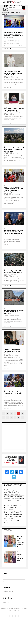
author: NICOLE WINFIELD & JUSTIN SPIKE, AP (13, 396)
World (11, 31)
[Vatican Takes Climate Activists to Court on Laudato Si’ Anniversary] (14, 297)
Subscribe (6, 602)
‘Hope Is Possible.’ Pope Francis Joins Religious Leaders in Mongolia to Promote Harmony (14, 34)
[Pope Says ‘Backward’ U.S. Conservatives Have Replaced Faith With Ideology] (14, 60)
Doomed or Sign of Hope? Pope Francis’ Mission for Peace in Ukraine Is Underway (13, 272)
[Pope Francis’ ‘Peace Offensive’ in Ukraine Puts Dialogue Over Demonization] (14, 135)
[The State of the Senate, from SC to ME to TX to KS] (10, 546)
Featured (6, 31)
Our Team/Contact (8, 577)
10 (18, 417)
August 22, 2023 (8, 113)
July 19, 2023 (7, 193)
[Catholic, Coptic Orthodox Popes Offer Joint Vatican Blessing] (14, 338)
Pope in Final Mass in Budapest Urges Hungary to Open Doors (13, 392)
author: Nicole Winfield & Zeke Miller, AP (12, 195)
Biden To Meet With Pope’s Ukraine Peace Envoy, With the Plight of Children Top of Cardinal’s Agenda (13, 189)
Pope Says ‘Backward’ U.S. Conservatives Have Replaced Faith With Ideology (13, 73)
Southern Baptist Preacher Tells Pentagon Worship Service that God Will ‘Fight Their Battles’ (13, 514)
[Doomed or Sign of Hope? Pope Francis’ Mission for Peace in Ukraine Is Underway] (14, 259)
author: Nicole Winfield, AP (11, 355)
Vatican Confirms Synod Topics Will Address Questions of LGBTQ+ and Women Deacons (13, 231)
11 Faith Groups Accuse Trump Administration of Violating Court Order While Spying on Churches (14, 499)
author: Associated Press (11, 77)
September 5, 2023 (8, 37)
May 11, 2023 (7, 354)
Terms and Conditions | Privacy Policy (14, 612)
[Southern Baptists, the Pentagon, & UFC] (10, 562)
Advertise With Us (8, 591)
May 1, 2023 (7, 395)
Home (4, 12)
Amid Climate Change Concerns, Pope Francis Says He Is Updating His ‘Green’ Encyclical (14, 110)
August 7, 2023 (8, 152)
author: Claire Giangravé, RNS (12, 38)
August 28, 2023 (8, 76)
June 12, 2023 (7, 275)
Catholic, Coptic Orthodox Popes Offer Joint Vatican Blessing (12, 351)
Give (4, 581)
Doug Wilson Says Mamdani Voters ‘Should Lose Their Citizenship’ (12, 492)
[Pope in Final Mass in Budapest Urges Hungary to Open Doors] (14, 380)
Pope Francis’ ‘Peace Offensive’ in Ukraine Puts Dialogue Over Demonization (14, 149)
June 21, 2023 (7, 235)
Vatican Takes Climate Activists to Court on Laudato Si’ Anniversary (13, 311)
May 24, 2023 (7, 314)
